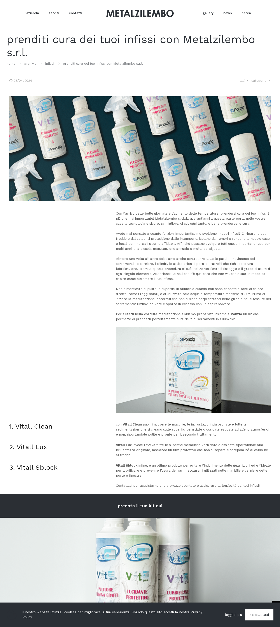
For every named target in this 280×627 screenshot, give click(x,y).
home (11, 64)
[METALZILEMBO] (139, 13)
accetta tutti (259, 615)
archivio (30, 64)
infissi (49, 64)
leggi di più (233, 615)
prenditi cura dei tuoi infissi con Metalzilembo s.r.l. (103, 64)
